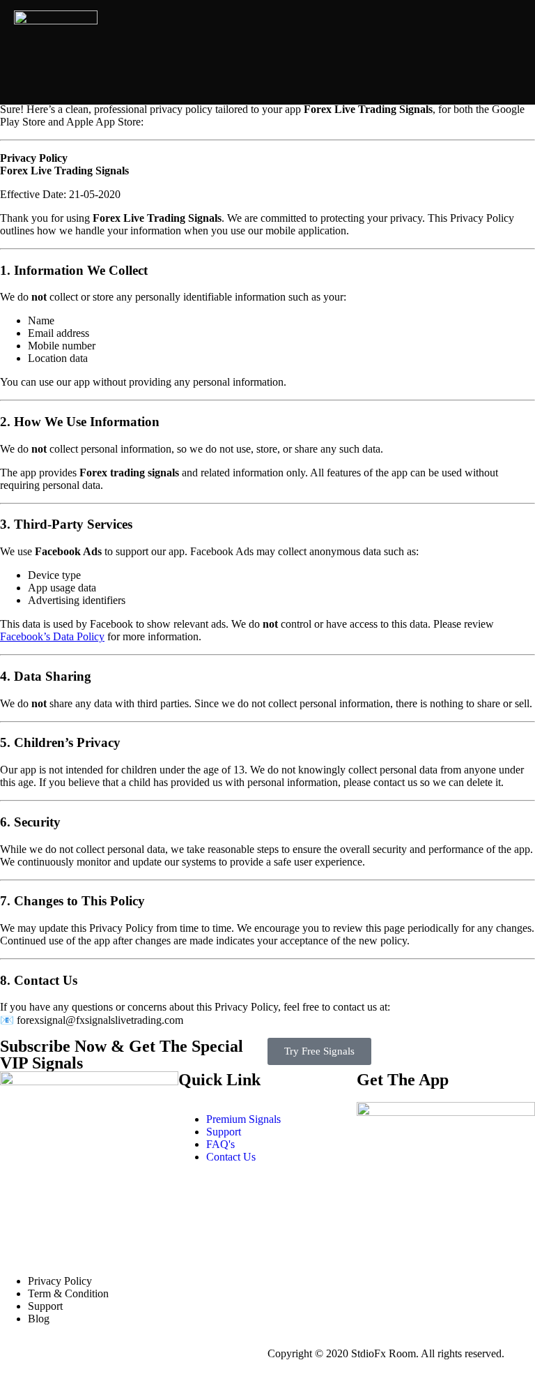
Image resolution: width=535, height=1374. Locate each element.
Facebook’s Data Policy (52, 636)
